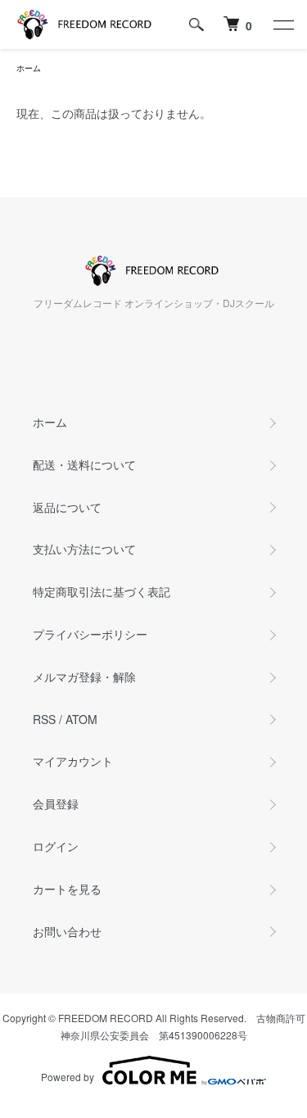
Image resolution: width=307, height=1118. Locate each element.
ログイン (56, 846)
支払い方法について (84, 549)
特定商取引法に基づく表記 (101, 591)
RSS (44, 719)
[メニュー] (282, 24)
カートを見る (67, 888)
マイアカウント (73, 761)
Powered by (67, 1077)
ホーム (28, 68)
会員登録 (56, 803)
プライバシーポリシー (90, 634)
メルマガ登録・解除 (84, 676)
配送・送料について (84, 464)
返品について (67, 507)
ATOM (81, 719)
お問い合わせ (67, 931)
